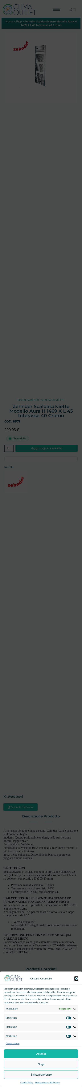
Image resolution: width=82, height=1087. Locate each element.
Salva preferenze (41, 1074)
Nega (41, 1064)
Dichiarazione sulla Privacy (47, 1082)
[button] (76, 978)
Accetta (41, 1053)
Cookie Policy (26, 1082)
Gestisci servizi (12, 1043)
